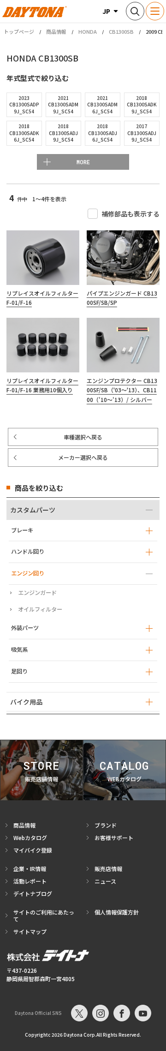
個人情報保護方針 (117, 912)
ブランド (106, 825)
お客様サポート (114, 837)
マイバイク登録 (32, 850)
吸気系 (19, 649)
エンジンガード (37, 592)
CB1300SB (121, 31)
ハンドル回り (27, 551)
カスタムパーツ (32, 509)
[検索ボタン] (135, 11)
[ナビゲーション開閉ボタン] (155, 11)
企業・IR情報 (29, 868)
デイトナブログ (32, 893)
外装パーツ (25, 628)
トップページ (19, 31)
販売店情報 (108, 868)
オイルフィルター (40, 609)
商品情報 (56, 31)
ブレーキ (22, 530)
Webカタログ (30, 837)
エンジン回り (27, 573)
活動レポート (30, 881)
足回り (19, 671)
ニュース (105, 881)
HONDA (87, 31)
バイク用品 (26, 701)
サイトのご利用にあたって (43, 915)
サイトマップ (30, 931)
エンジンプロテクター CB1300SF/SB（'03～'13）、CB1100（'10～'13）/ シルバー (122, 390)
